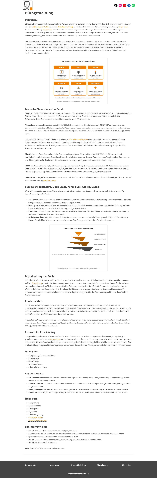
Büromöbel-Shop (78, 465)
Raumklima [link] (47, 30)
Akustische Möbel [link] (35, 417)
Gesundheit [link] (55, 339)
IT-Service (126, 465)
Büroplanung (38, 345)
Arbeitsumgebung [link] (65, 27)
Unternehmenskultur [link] (40, 27)
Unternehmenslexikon (78, 473)
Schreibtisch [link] (37, 283)
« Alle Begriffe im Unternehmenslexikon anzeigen (45, 448)
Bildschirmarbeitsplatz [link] (78, 139)
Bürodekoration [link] (49, 180)
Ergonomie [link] (123, 27)
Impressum (54, 465)
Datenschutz (30, 465)
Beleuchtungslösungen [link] (37, 420)
